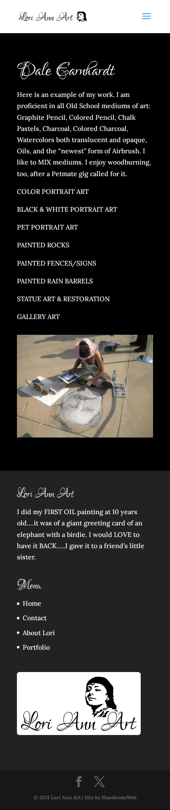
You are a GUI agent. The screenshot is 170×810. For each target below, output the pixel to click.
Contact (35, 618)
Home (32, 603)
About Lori (39, 633)
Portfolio (36, 647)
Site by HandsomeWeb (111, 797)
